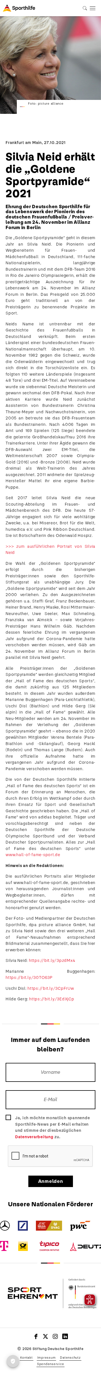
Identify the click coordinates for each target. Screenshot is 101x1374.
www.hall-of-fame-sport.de (33, 854)
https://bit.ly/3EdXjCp (51, 999)
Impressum (46, 1357)
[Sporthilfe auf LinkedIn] (65, 1336)
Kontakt (26, 1357)
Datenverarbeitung (34, 1137)
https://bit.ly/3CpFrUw (50, 988)
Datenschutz (70, 1357)
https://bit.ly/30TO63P (29, 977)
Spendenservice (50, 1364)
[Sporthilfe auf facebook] (36, 1336)
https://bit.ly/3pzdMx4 (52, 960)
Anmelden (50, 1181)
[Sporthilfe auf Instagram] (55, 1336)
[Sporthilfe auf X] (45, 1336)
